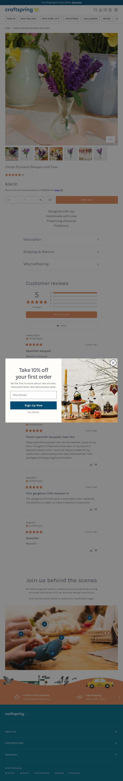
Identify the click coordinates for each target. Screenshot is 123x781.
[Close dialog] (113, 363)
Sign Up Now (33, 405)
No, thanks (33, 412)
